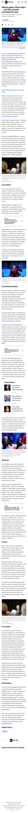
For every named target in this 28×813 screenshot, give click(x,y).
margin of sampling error (9, 697)
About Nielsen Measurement (11, 807)
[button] (2, 2)
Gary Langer (5, 19)
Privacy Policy (18, 802)
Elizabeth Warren (13, 53)
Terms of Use (20, 807)
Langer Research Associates (10, 116)
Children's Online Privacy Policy (9, 805)
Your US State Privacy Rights (14, 804)
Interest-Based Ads (21, 805)
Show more (22, 47)
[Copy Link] (12, 25)
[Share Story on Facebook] (2, 25)
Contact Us (18, 809)
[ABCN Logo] (9, 2)
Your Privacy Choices (11, 809)
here (11, 723)
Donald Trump (15, 296)
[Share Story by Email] (9, 25)
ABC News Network (10, 802)
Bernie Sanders (10, 57)
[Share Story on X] (6, 25)
